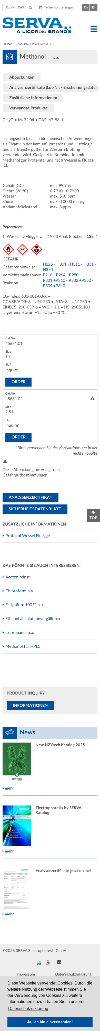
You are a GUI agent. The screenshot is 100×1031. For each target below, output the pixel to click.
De (86, 7)
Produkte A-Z (42, 44)
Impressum (26, 974)
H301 (61, 264)
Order (18, 382)
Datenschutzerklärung (73, 974)
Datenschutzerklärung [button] (28, 1008)
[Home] (38, 25)
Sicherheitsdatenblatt (35, 509)
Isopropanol (17, 633)
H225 (48, 264)
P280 (73, 275)
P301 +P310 (54, 280)
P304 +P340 (54, 286)
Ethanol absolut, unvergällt (30, 619)
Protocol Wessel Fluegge (28, 536)
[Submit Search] (30, 7)
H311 (75, 264)
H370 (48, 270)
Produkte (22, 44)
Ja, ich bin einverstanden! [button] (50, 1022)
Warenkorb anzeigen (59, 7)
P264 (60, 275)
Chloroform (16, 591)
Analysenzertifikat (30, 497)
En (94, 7)
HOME (8, 44)
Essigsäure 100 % (21, 605)
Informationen (30, 706)
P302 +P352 (80, 280)
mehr (9, 788)
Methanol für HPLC (24, 646)
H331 (89, 264)
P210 (47, 275)
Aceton (12, 577)
